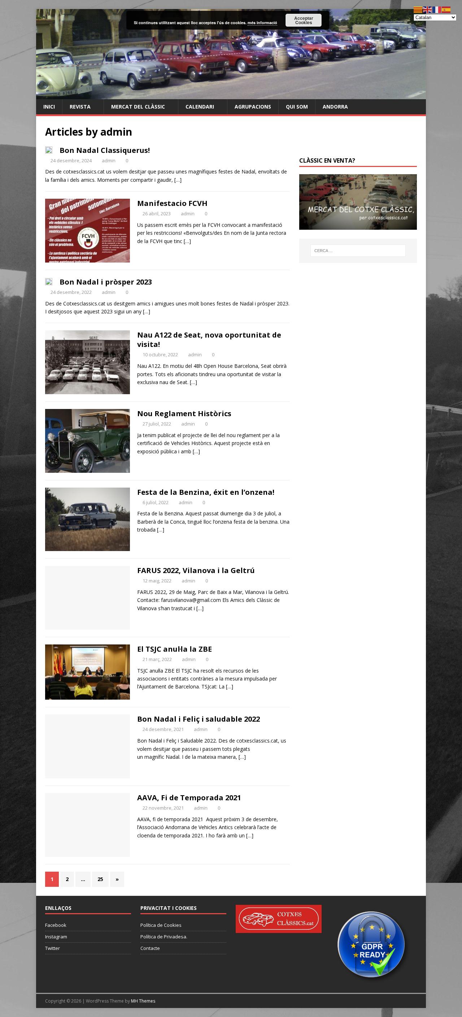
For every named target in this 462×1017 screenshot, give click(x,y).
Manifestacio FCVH (172, 203)
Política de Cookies (161, 925)
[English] (427, 9)
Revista (80, 106)
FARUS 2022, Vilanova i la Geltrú (196, 570)
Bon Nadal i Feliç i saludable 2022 (198, 719)
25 (100, 879)
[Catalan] (418, 9)
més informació (262, 22)
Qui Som (297, 106)
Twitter (52, 948)
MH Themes (143, 1001)
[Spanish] (446, 9)
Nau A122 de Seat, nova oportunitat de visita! (209, 339)
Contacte (150, 948)
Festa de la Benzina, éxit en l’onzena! (205, 492)
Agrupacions (253, 106)
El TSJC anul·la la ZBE (174, 649)
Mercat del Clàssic (138, 106)
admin (109, 160)
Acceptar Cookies (303, 20)
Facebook (55, 925)
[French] (437, 9)
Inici (49, 106)
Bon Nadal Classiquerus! (105, 150)
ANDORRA (335, 106)
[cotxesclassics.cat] (231, 94)
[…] (178, 179)
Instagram (56, 936)
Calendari (200, 106)
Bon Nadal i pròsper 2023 (106, 282)
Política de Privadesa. (163, 936)
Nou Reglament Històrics (184, 413)
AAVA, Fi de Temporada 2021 (189, 797)
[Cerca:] (358, 251)
